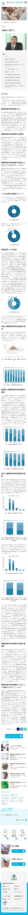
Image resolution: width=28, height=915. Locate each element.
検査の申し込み (6, 889)
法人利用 (16, 886)
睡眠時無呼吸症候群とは (10, 59)
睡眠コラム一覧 (20, 820)
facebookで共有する (21, 729)
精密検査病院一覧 (18, 896)
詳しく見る (15, 851)
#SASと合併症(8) (5, 798)
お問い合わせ (17, 899)
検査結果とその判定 (9, 72)
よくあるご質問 (6, 896)
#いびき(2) (21, 798)
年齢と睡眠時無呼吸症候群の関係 (12, 74)
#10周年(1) (4, 26)
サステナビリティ (18, 892)
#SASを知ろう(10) (5, 795)
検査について (6, 886)
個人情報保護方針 (6, 908)
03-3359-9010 (17, 2)
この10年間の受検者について (11, 69)
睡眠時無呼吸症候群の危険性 (11, 62)
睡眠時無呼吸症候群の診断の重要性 (13, 83)
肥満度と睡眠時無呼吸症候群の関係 (13, 77)
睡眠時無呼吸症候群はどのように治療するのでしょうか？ (15, 86)
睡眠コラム (17, 889)
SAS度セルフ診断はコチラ (13, 736)
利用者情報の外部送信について (17, 908)
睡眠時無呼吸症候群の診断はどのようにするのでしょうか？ (15, 65)
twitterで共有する (18, 729)
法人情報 (5, 892)
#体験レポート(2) (14, 800)
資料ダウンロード (7, 899)
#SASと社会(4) (14, 798)
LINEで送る (25, 729)
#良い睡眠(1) (4, 803)
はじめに (7, 56)
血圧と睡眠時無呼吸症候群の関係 (12, 80)
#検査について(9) (14, 795)
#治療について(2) (5, 800)
